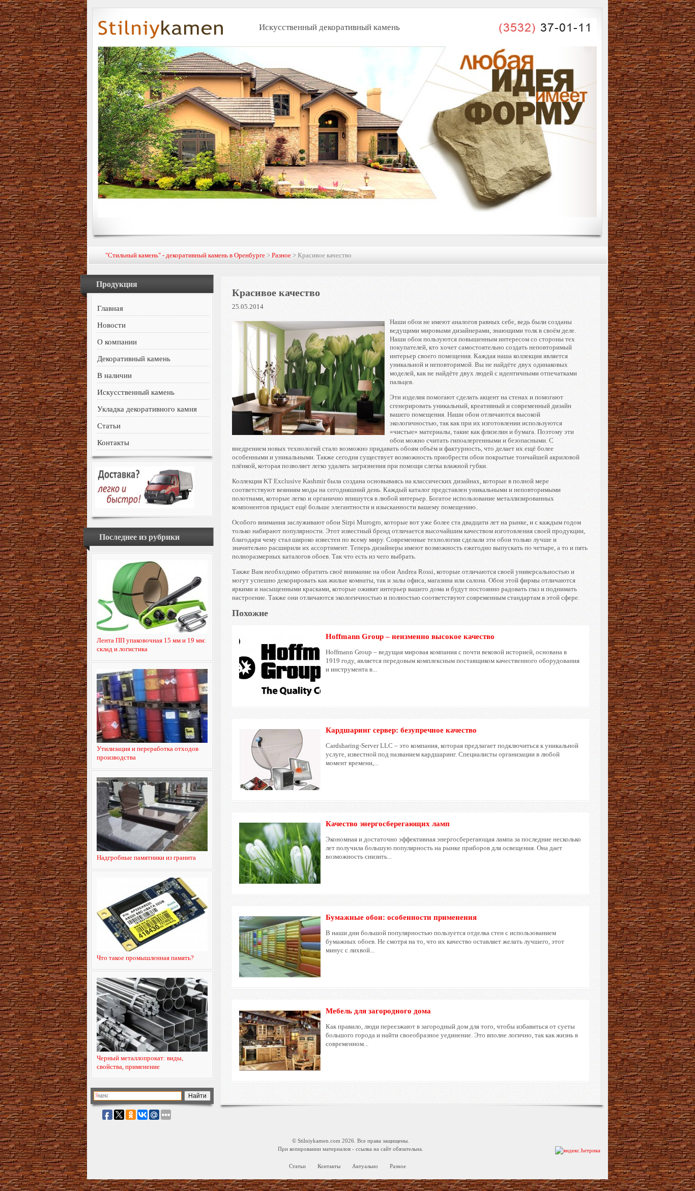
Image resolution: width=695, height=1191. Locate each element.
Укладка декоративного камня (147, 409)
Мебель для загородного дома (378, 1011)
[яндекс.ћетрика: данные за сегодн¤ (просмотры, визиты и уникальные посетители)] (577, 1150)
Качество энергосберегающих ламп (388, 824)
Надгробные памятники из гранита (146, 857)
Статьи (109, 426)
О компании (117, 342)
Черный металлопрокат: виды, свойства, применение (140, 1062)
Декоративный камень (133, 359)
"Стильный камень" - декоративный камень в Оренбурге (185, 255)
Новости (111, 325)
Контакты (113, 443)
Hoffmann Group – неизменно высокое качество (410, 636)
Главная (110, 308)
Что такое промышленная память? (145, 958)
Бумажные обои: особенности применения (401, 917)
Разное (281, 255)
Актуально (365, 1166)
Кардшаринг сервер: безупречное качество (401, 730)
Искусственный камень (136, 392)
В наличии (114, 375)
